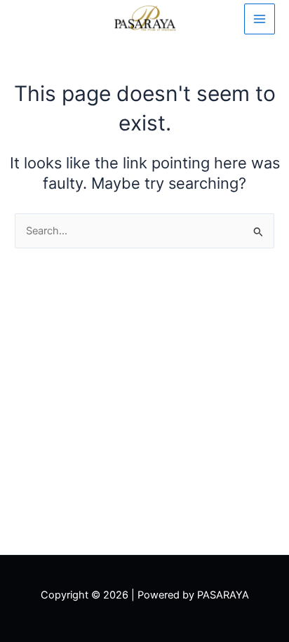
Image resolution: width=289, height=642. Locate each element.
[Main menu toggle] (259, 19)
